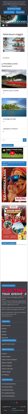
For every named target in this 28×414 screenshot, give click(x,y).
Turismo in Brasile (6, 356)
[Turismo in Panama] (3, 25)
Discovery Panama (6, 325)
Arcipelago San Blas (9, 119)
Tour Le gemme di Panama (8, 393)
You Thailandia (5, 374)
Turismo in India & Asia (7, 368)
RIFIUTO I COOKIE (9, 12)
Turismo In (4, 353)
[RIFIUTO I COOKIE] (26, 7)
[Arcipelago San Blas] (14, 99)
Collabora (4, 331)
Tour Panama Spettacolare (8, 396)
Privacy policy (20, 12)
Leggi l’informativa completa (8, 344)
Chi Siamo (4, 328)
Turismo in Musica (6, 371)
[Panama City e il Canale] (14, 70)
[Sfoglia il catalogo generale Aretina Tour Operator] (14, 168)
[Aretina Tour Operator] (14, 289)
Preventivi (4, 334)
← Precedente (5, 58)
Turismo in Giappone (7, 365)
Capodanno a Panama (10, 129)
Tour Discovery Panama (7, 390)
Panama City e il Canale (11, 90)
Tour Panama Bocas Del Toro (9, 384)
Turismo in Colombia (7, 362)
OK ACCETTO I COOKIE (14, 9)
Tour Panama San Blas (7, 387)
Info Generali (5, 337)
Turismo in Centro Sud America (9, 359)
